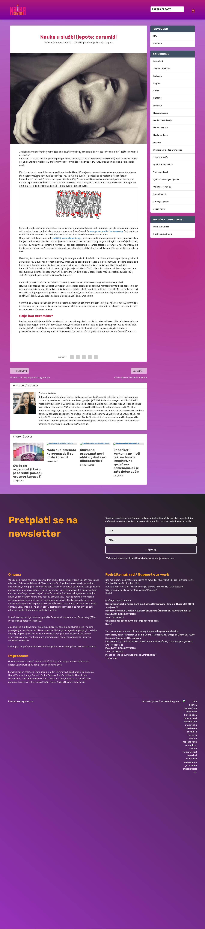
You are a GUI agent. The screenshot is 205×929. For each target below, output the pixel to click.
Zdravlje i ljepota (104, 42)
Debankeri (158, 61)
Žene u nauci (159, 208)
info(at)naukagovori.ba (20, 701)
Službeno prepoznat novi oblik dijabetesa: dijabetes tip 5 (93, 455)
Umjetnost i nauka (162, 186)
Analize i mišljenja (161, 68)
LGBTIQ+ (157, 98)
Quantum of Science (163, 164)
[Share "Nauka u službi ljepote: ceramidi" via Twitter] (78, 357)
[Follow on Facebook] (106, 667)
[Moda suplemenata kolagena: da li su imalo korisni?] (62, 444)
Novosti (157, 142)
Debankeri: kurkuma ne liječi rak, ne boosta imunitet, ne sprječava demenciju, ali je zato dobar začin (126, 460)
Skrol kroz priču (160, 157)
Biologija (157, 76)
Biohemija (89, 42)
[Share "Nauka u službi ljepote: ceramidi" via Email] (96, 357)
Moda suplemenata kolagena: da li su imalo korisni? (61, 453)
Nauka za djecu (160, 135)
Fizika (156, 90)
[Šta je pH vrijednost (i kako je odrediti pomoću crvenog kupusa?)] (28, 452)
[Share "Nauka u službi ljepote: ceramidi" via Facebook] (72, 357)
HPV (155, 36)
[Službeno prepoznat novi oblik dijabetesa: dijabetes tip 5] (95, 444)
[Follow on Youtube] (126, 667)
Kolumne (157, 43)
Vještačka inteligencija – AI (166, 179)
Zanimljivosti (159, 194)
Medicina (157, 105)
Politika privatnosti (162, 234)
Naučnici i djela (160, 113)
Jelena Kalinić (62, 42)
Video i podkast (160, 172)
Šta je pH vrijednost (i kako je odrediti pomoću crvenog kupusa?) (27, 471)
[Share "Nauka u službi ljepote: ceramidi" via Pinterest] (84, 357)
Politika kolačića (161, 226)
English (156, 83)
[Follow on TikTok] (136, 667)
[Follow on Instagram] (116, 667)
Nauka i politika (160, 127)
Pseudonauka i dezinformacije (167, 149)
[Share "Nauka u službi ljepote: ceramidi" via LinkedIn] (90, 357)
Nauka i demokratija (162, 120)
